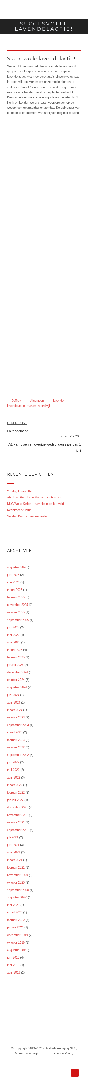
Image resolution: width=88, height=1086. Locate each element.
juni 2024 (13, 695)
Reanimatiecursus (19, 510)
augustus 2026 (17, 567)
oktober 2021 (16, 822)
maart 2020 (14, 912)
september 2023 (18, 725)
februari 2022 (16, 792)
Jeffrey (16, 400)
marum (31, 406)
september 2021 (18, 830)
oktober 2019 (16, 942)
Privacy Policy (63, 1053)
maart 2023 (14, 732)
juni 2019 (13, 957)
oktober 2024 (16, 680)
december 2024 (17, 672)
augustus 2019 (17, 950)
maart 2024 (14, 710)
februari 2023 (16, 740)
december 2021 (17, 807)
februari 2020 (16, 920)
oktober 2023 (16, 717)
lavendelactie (16, 406)
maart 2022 (14, 785)
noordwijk (44, 406)
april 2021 (13, 852)
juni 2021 (13, 845)
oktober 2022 (16, 747)
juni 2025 (13, 627)
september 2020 (18, 890)
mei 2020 (13, 905)
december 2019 (17, 935)
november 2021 (17, 815)
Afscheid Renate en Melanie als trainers (34, 497)
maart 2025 (14, 650)
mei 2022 (13, 770)
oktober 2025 (16, 612)
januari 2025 (15, 665)
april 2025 (13, 642)
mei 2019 (13, 965)
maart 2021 (14, 860)
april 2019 (13, 972)
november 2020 (17, 875)
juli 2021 (12, 837)
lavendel (58, 400)
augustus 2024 (17, 687)
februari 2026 (16, 597)
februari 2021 (16, 867)
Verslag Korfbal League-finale (27, 516)
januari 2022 (15, 800)
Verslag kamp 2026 (20, 491)
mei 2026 (13, 582)
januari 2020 (15, 927)
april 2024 (13, 702)
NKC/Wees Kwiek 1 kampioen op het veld (35, 503)
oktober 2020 (16, 882)
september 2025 (18, 620)
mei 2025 (13, 635)
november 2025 (17, 604)
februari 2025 (16, 657)
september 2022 (18, 755)
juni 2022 (13, 762)
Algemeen (37, 400)
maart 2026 (14, 590)
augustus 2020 (17, 897)
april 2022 (13, 777)
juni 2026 (13, 575)
